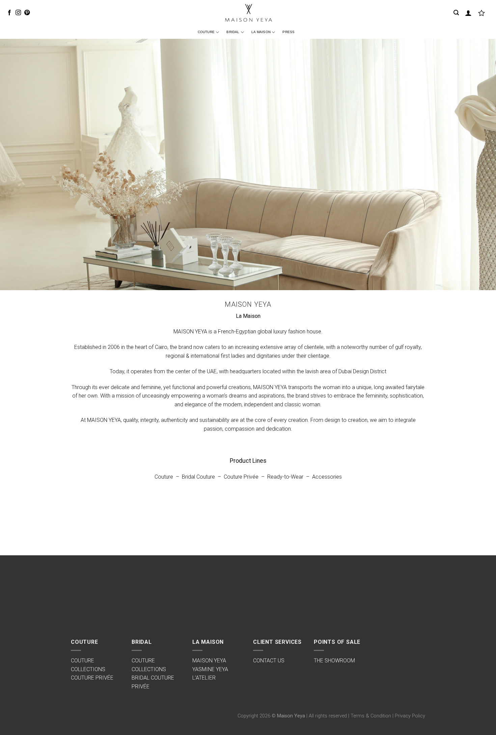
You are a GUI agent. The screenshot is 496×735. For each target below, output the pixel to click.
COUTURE (206, 32)
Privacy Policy (410, 716)
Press (288, 32)
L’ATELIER (204, 678)
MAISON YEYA (209, 660)
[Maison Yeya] (248, 13)
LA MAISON (261, 32)
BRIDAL (232, 32)
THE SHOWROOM (334, 660)
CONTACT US (268, 660)
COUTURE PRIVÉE (92, 678)
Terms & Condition (371, 716)
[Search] (456, 12)
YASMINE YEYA (210, 669)
